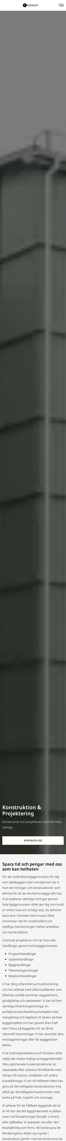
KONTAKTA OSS (33, 840)
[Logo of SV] (30, 5)
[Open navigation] (61, 5)
